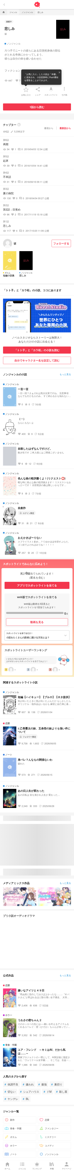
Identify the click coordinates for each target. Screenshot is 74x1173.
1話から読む (37, 107)
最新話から (65, 128)
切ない (10, 1091)
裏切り (56, 1084)
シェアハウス (29, 1091)
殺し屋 (61, 1091)
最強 (42, 1084)
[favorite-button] (26, 89)
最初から (48, 128)
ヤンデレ (11, 1099)
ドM (48, 1091)
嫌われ (28, 1084)
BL (26, 1099)
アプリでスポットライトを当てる (37, 585)
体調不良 (11, 1084)
